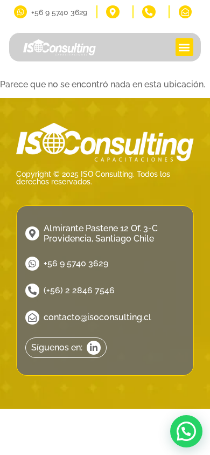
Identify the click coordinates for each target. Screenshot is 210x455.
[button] (184, 47)
